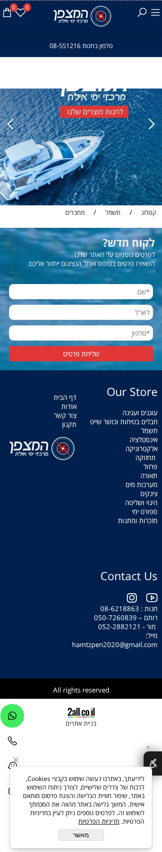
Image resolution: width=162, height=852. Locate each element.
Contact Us (129, 575)
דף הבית (65, 397)
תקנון (69, 424)
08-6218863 (119, 608)
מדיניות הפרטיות (98, 821)
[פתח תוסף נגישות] (153, 763)
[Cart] (6, 12)
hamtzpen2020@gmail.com (114, 644)
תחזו (150, 457)
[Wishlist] (20, 12)
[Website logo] (81, 16)
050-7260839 (115, 617)
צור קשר (65, 415)
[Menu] (155, 12)
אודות (68, 406)
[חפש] (141, 12)
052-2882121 (119, 626)
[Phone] (12, 743)
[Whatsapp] (12, 718)
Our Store (132, 391)
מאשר (81, 835)
